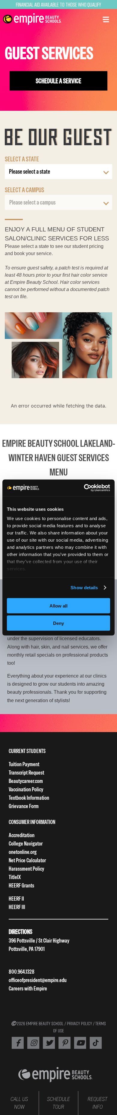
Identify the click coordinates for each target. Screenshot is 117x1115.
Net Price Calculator (27, 860)
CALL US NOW (19, 1103)
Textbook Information (29, 798)
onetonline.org (23, 852)
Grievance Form (24, 806)
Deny (58, 623)
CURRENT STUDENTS (27, 751)
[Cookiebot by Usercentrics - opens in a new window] (84, 488)
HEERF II (16, 898)
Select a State (22, 159)
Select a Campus (24, 190)
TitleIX (15, 877)
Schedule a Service (58, 81)
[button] (106, 18)
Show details (84, 587)
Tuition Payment (24, 764)
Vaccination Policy (26, 789)
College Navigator (26, 843)
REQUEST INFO (97, 1103)
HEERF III (17, 907)
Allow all (59, 605)
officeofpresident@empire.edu (38, 980)
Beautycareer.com (26, 781)
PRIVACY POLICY (79, 1023)
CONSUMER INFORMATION (32, 822)
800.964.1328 (21, 971)
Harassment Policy (26, 868)
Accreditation (21, 835)
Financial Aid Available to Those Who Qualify (58, 4)
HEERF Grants (21, 885)
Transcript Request (26, 772)
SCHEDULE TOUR (58, 1103)
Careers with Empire (28, 988)
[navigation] (32, 19)
